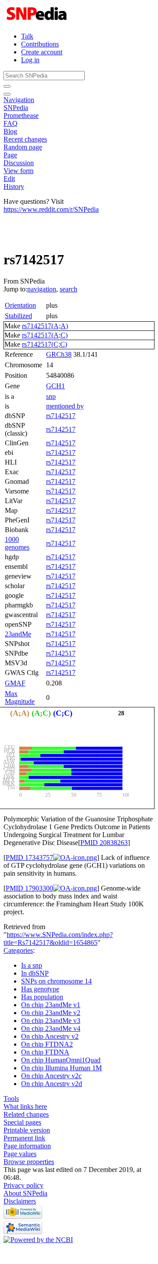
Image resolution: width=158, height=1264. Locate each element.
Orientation (20, 305)
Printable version (27, 1130)
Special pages (22, 1122)
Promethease (21, 115)
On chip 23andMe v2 (50, 1012)
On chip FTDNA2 (47, 1044)
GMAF (15, 683)
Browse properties (29, 1161)
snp (51, 396)
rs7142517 (60, 415)
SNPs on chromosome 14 (56, 981)
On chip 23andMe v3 (50, 1020)
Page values (20, 1153)
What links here (25, 1106)
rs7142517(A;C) (45, 335)
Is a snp (31, 965)
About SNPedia (25, 1193)
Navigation (19, 99)
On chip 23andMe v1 (50, 1004)
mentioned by (65, 406)
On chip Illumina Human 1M (61, 1068)
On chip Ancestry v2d (51, 1083)
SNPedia (16, 107)
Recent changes (25, 139)
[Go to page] (7, 86)
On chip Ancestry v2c (51, 1075)
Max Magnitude (20, 697)
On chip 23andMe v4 (50, 1028)
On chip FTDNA (45, 1052)
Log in (30, 60)
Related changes (26, 1114)
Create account (41, 52)
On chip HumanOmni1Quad (61, 1060)
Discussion (19, 163)
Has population (42, 997)
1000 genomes (17, 543)
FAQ (11, 123)
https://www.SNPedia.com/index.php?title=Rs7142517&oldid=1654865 (58, 938)
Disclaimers (20, 1201)
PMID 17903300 (29, 888)
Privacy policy (23, 1185)
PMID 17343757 (29, 857)
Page (10, 155)
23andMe (18, 634)
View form (18, 170)
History (14, 186)
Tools (11, 1098)
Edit (9, 178)
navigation (41, 289)
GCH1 (55, 386)
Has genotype (40, 989)
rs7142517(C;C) (44, 344)
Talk (27, 36)
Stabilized (18, 316)
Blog (10, 131)
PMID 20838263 (104, 842)
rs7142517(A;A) (45, 326)
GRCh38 (59, 354)
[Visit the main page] (38, 21)
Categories (18, 950)
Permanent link (24, 1138)
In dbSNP (35, 973)
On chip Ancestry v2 (50, 1036)
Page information (27, 1146)
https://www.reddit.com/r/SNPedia (51, 209)
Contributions (40, 44)
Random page (23, 147)
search (68, 289)
